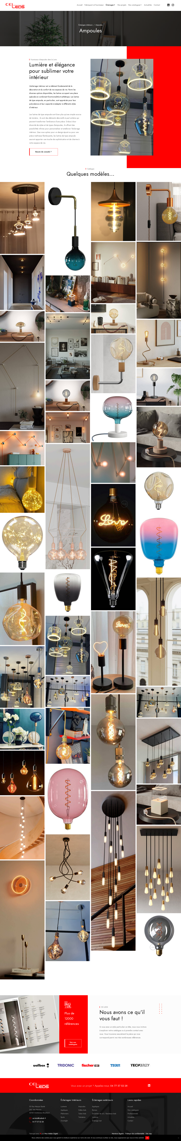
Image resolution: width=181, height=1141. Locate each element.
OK (147, 1138)
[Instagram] (173, 5)
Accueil (79, 5)
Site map (149, 1133)
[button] (31, 1066)
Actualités (148, 5)
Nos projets (122, 5)
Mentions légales (118, 1133)
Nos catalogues (134, 5)
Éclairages (110, 5)
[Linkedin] (168, 5)
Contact (157, 5)
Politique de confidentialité (134, 1133)
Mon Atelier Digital (51, 1133)
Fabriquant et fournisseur (94, 5)
